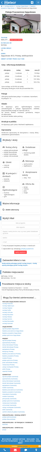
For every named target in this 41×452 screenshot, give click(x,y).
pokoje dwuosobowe (8, 419)
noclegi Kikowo (7, 317)
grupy (4, 430)
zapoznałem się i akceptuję (18, 249)
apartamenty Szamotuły (10, 379)
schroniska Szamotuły (9, 405)
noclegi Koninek (7, 323)
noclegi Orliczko (7, 312)
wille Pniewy (6, 369)
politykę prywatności (27, 249)
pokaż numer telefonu (16, 40)
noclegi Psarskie (7, 303)
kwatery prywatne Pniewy (10, 356)
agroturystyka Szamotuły (10, 376)
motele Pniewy (7, 358)
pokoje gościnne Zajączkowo (11, 335)
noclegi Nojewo (7, 308)
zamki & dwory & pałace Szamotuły (13, 412)
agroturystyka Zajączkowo (10, 329)
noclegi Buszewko (8, 321)
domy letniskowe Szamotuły (11, 381)
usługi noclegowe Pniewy (10, 367)
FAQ (37, 439)
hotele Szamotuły (7, 387)
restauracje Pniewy (8, 365)
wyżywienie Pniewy (8, 349)
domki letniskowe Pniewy (10, 347)
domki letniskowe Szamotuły (11, 383)
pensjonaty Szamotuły (9, 398)
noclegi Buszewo (7, 314)
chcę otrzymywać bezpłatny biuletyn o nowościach (19, 246)
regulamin (31, 439)
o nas (21, 441)
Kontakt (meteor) (18, 439)
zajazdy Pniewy (7, 371)
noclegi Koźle (6, 310)
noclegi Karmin (7, 319)
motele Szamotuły (8, 396)
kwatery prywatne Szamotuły (11, 392)
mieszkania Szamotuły (9, 394)
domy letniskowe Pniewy (10, 345)
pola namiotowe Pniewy (9, 362)
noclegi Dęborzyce (8, 306)
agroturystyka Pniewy (9, 340)
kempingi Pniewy (7, 351)
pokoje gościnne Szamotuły (11, 401)
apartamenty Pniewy (8, 343)
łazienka (5, 424)
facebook (7, 439)
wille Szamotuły (7, 410)
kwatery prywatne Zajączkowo (11, 333)
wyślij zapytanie (20, 252)
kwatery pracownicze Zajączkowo (12, 331)
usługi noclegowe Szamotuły (11, 407)
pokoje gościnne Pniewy (10, 360)
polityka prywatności (9, 441)
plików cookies (22, 446)
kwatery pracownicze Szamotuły (12, 390)
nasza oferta (30, 441)
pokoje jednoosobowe (9, 417)
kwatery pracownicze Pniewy (11, 354)
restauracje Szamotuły (9, 403)
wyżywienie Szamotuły (9, 385)
